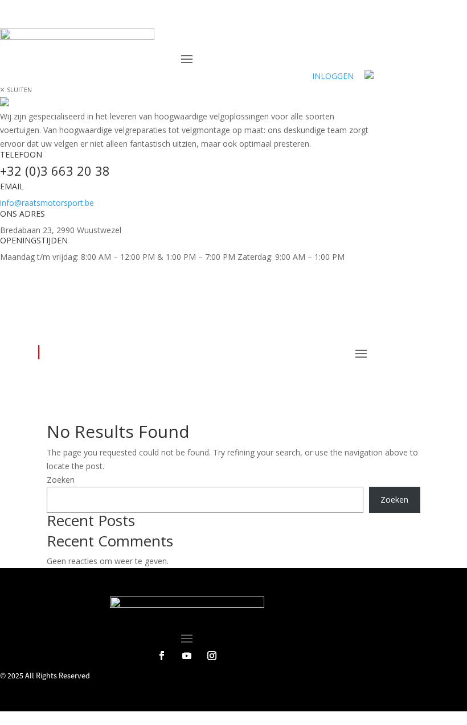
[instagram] (212, 273)
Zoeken (61, 479)
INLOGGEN (333, 76)
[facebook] (162, 273)
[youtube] (187, 273)
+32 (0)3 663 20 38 (55, 170)
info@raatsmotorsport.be (47, 202)
